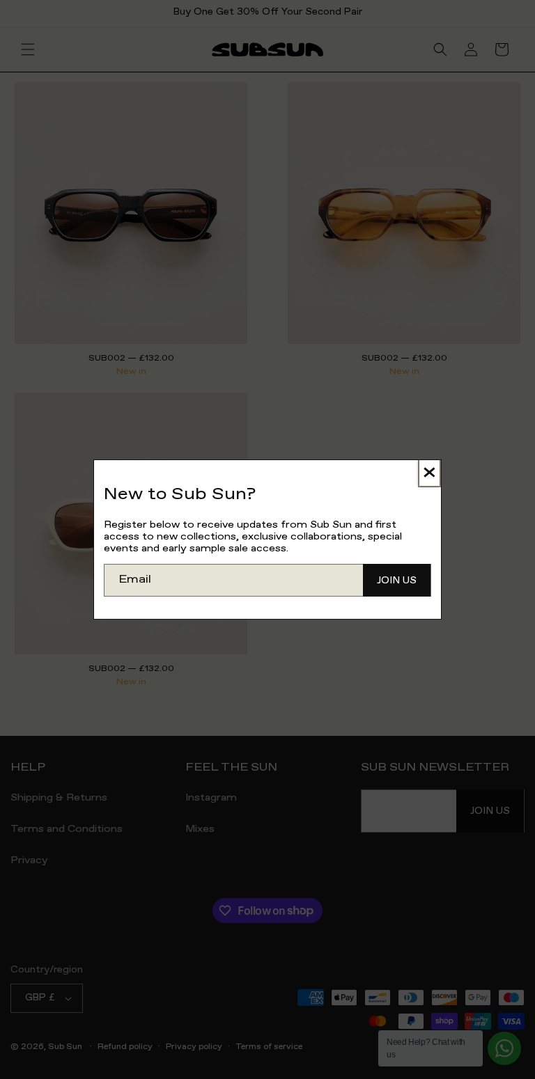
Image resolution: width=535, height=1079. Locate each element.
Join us (397, 580)
